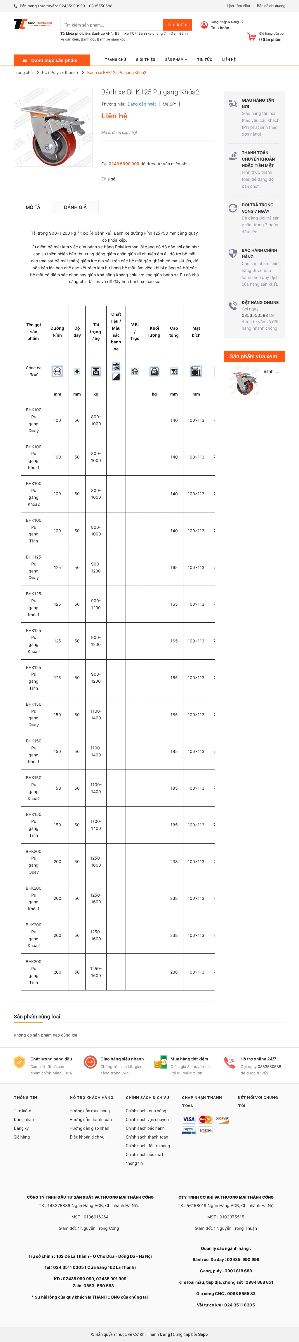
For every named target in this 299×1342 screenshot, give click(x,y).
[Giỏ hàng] (251, 36)
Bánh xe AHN (102, 33)
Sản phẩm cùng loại (37, 1016)
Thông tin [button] (25, 1097)
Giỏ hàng (22, 1137)
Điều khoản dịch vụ (87, 1137)
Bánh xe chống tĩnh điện (158, 33)
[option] (255, 382)
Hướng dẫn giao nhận (89, 1128)
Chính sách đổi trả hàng (148, 1145)
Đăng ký (237, 22)
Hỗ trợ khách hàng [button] (92, 1097)
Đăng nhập (219, 22)
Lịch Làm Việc (238, 5)
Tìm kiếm (22, 1111)
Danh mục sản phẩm (54, 60)
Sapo (203, 1334)
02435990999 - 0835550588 (85, 5)
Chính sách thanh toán (147, 1137)
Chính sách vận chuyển (147, 1119)
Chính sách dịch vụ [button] (147, 1097)
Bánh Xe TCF (126, 33)
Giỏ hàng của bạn (272, 33)
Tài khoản (220, 27)
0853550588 (255, 315)
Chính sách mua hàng (146, 1111)
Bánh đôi (88, 39)
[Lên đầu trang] (288, 1314)
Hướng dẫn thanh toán (91, 1119)
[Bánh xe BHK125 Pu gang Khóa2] (244, 380)
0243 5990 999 (124, 163)
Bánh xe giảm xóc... (112, 39)
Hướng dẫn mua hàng (90, 1111)
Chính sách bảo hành (145, 1128)
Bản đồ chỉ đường (271, 5)
